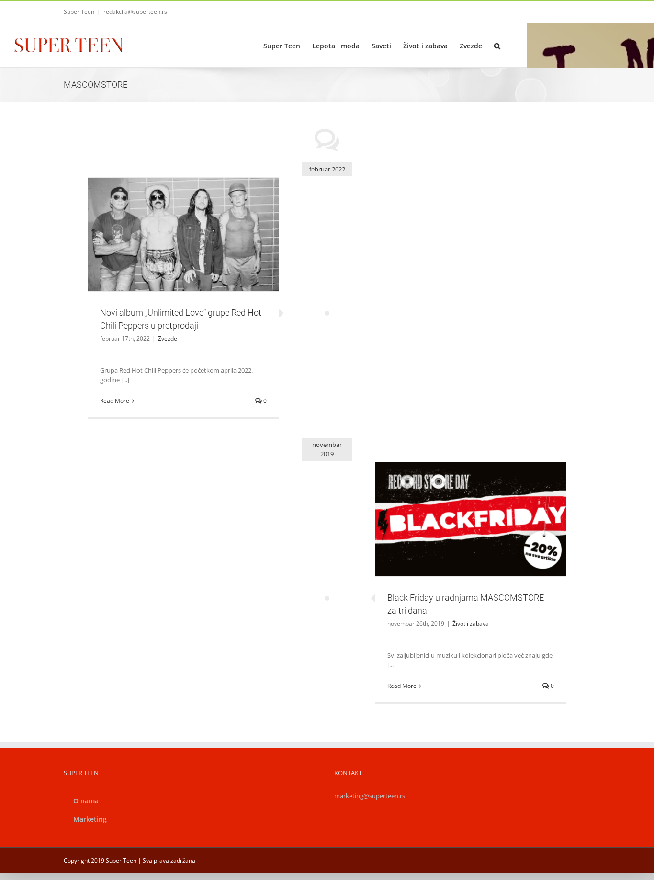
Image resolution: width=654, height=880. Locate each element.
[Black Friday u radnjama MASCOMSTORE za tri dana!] (470, 519)
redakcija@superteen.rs (135, 12)
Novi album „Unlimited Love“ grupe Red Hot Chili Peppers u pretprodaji (171, 217)
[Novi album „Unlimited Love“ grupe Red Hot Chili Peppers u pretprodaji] (183, 235)
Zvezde (183, 255)
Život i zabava (470, 536)
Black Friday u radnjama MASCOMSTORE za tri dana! (459, 507)
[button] (497, 45)
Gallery (194, 217)
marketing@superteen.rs (369, 795)
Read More (114, 401)
